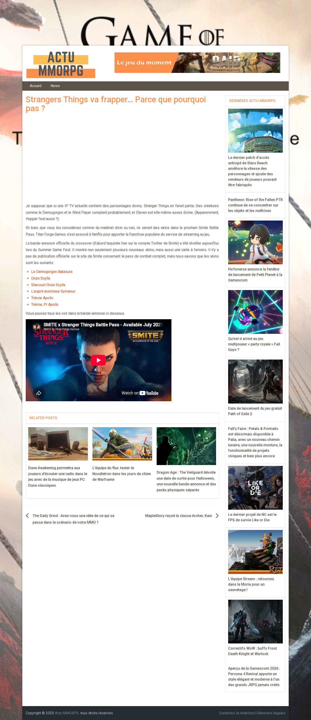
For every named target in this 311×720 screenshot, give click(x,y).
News (55, 86)
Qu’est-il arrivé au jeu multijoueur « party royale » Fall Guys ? (254, 344)
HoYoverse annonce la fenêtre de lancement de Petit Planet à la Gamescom (255, 274)
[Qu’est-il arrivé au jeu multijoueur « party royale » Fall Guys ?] (255, 311)
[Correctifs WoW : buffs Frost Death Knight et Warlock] (255, 621)
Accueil (35, 86)
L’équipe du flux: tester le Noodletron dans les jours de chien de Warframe (121, 474)
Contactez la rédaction (237, 713)
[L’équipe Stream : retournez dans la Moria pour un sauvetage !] (255, 552)
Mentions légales (271, 713)
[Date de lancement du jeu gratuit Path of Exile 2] (255, 381)
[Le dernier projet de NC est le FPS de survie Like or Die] (255, 487)
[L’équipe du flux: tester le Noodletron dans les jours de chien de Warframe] (122, 443)
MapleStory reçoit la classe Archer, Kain (178, 516)
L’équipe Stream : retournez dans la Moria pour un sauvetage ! (251, 584)
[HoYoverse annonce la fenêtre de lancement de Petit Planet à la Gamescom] (255, 242)
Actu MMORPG (67, 713)
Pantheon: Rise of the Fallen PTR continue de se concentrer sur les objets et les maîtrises (255, 205)
